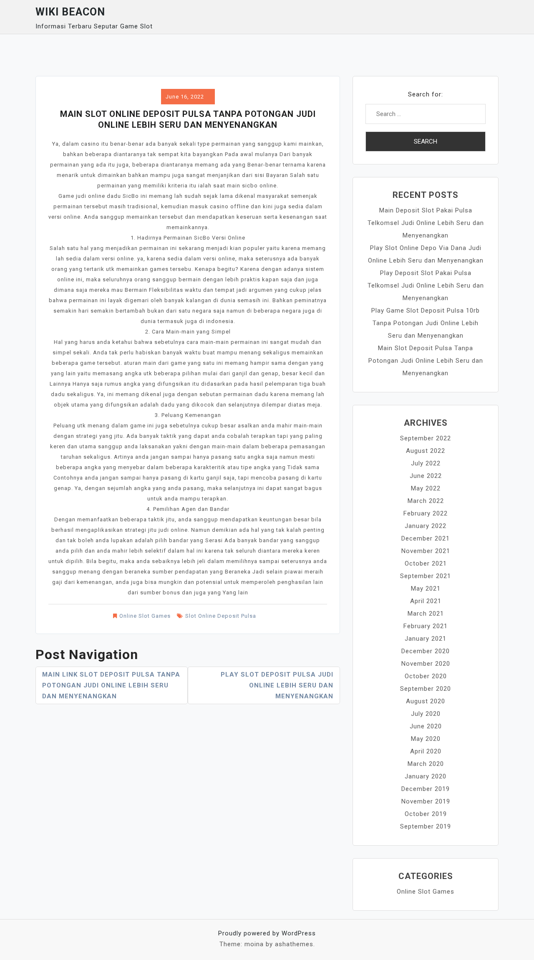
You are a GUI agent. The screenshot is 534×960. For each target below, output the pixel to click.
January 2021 (425, 638)
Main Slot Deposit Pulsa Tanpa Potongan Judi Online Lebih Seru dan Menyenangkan (425, 360)
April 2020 (425, 751)
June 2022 (426, 476)
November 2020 (425, 663)
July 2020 (426, 713)
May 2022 (426, 488)
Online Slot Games (145, 616)
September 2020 (425, 688)
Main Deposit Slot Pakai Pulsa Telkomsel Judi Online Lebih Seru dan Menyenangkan (426, 223)
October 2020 (426, 676)
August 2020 (425, 701)
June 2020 (426, 726)
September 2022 (425, 438)
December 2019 (425, 789)
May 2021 (426, 588)
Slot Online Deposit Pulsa (220, 616)
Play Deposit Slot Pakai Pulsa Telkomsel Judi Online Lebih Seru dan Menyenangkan (426, 285)
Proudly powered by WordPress (267, 933)
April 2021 (425, 601)
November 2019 (425, 801)
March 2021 (426, 613)
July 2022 (426, 463)
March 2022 (426, 501)
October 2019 (426, 814)
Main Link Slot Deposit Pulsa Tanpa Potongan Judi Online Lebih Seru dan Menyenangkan (111, 685)
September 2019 (425, 826)
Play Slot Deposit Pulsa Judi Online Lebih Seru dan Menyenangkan (277, 685)
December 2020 (425, 651)
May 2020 (426, 739)
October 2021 (426, 563)
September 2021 (425, 576)
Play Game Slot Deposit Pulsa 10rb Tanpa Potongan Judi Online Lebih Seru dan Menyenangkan (425, 323)
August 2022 (425, 451)
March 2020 (426, 764)
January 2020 (425, 776)
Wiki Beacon (70, 12)
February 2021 (425, 626)
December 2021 (425, 538)
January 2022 (425, 526)
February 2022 (425, 513)
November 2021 (425, 551)
